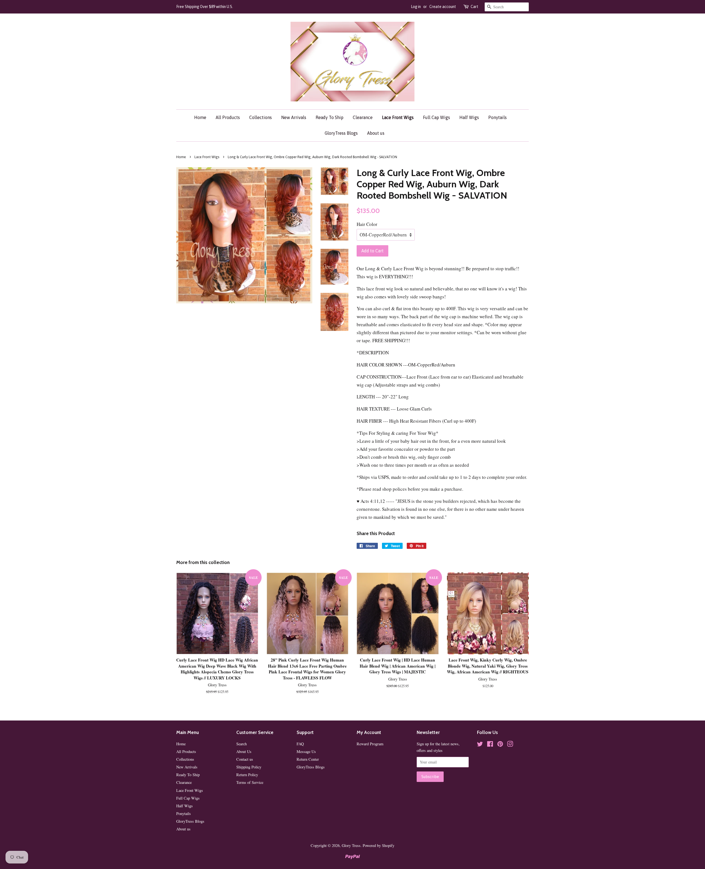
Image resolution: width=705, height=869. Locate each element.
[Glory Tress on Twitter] (480, 744)
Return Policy (247, 774)
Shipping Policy (248, 767)
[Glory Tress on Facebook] (490, 744)
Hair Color (367, 224)
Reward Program (370, 743)
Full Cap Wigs (436, 117)
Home (200, 117)
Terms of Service (249, 782)
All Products (228, 117)
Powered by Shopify (378, 845)
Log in (416, 6)
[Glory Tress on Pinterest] (500, 744)
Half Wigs (469, 117)
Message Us (306, 751)
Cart (474, 6)
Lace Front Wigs (398, 117)
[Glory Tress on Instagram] (510, 744)
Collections (260, 117)
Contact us (244, 759)
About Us (243, 751)
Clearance (363, 117)
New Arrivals (293, 117)
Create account (442, 6)
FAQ (300, 743)
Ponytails (497, 117)
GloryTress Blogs (341, 133)
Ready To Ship (329, 117)
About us (375, 133)
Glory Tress (351, 845)
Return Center (308, 759)
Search (241, 743)
